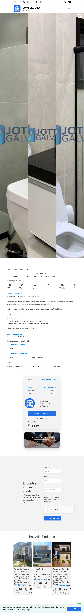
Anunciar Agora (41, 441)
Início (9, 269)
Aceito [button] (74, 608)
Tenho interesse (42, 413)
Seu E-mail (47, 477)
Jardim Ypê (24, 269)
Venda (15, 269)
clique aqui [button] (26, 610)
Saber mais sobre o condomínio (18, 341)
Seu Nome (47, 467)
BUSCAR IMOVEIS (52, 518)
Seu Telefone (48, 486)
